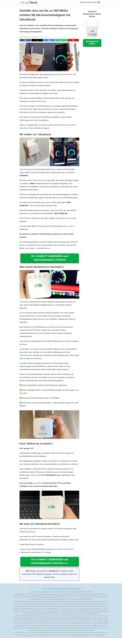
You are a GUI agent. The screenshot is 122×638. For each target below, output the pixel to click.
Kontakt (43, 588)
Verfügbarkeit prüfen (92, 42)
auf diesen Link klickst (63, 549)
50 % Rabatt (46, 552)
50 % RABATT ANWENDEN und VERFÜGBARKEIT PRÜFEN (49, 258)
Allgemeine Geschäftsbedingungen (57, 588)
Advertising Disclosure (78, 604)
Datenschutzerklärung (74, 588)
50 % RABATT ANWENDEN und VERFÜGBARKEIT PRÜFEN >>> (49, 561)
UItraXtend (33, 112)
